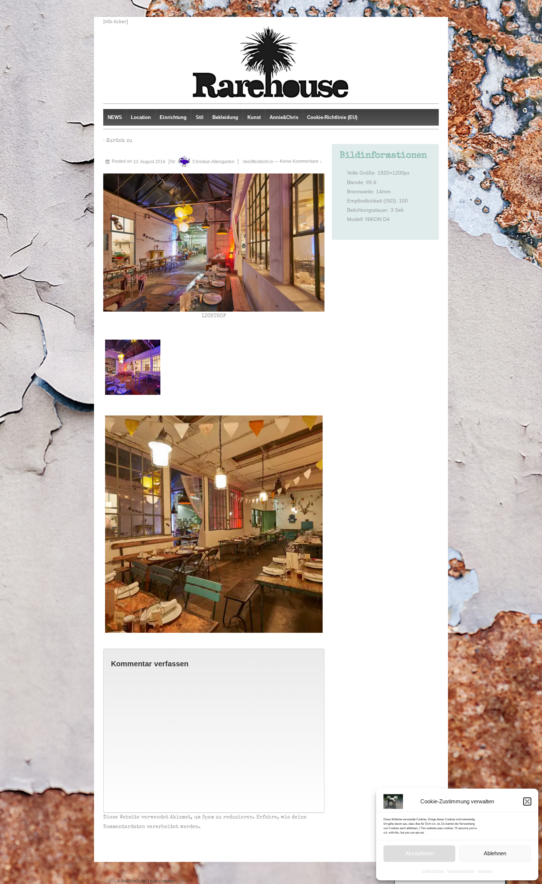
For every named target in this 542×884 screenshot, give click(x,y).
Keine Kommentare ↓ (301, 161)
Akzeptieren (419, 853)
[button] (527, 801)
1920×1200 (391, 173)
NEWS (115, 117)
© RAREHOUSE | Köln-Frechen (145, 881)
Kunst (254, 117)
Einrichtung (173, 117)
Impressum (485, 871)
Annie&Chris (284, 117)
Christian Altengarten (213, 161)
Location (141, 117)
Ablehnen (495, 853)
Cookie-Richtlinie (433, 871)
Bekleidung (225, 117)
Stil (200, 117)
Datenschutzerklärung (461, 871)
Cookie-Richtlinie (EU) (332, 117)
